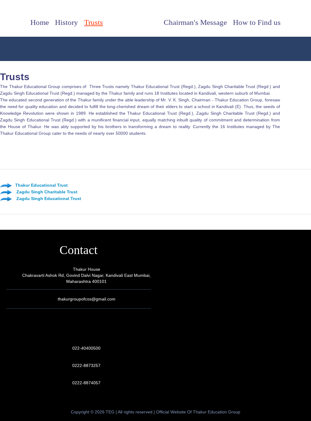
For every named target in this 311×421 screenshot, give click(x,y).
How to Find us (257, 22)
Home (39, 22)
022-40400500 (86, 348)
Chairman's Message (195, 22)
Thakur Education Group (155, 22)
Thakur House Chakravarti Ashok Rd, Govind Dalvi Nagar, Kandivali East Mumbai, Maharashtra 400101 (86, 275)
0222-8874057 (86, 382)
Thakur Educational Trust (41, 185)
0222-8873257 (86, 365)
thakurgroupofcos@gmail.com (86, 299)
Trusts (93, 22)
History (66, 22)
